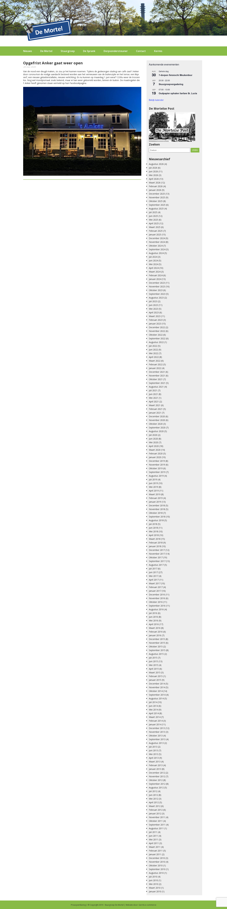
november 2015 (157, 642)
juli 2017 (153, 568)
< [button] (4, 17)
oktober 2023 (156, 290)
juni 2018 (153, 527)
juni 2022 (153, 349)
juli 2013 (153, 746)
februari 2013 (156, 765)
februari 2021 (156, 408)
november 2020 (157, 420)
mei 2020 (153, 442)
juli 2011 (153, 832)
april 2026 (154, 178)
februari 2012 (156, 809)
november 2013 (157, 731)
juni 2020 (153, 438)
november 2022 (157, 331)
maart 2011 (154, 846)
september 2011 (157, 824)
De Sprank (89, 51)
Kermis (158, 51)
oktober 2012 (156, 780)
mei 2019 (153, 486)
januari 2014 (155, 724)
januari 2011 (155, 854)
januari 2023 (155, 323)
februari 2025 (156, 230)
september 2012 (157, 783)
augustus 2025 (156, 208)
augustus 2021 (156, 386)
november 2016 (157, 598)
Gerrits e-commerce (147, 905)
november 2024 (157, 241)
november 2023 (157, 286)
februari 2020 (156, 453)
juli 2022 (153, 345)
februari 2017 (156, 587)
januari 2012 (155, 813)
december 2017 (157, 550)
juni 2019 (153, 483)
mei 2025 (153, 219)
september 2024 (157, 249)
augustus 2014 (156, 698)
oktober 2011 (156, 820)
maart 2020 (154, 449)
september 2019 (157, 472)
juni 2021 (153, 394)
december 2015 (157, 639)
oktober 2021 (156, 379)
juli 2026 (153, 167)
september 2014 (157, 694)
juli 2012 (153, 791)
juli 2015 (153, 657)
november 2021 (157, 375)
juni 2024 (153, 260)
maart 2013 (154, 761)
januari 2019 (155, 501)
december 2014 (157, 683)
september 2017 (157, 561)
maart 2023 (154, 316)
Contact (141, 51)
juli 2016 (153, 613)
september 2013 (157, 739)
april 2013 (154, 757)
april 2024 (154, 267)
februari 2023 (156, 319)
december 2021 (157, 371)
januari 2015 (155, 679)
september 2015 (157, 650)
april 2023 (154, 312)
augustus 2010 (156, 872)
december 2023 (157, 282)
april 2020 (154, 446)
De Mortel (46, 51)
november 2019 (157, 464)
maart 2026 (154, 182)
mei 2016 (153, 620)
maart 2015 (154, 672)
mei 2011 (153, 839)
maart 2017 (154, 583)
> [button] (223, 17)
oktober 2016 (156, 601)
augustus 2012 (156, 787)
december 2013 (157, 728)
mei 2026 (153, 175)
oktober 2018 (156, 512)
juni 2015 (153, 661)
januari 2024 (155, 279)
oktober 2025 (156, 201)
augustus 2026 (156, 164)
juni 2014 (153, 705)
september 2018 (157, 516)
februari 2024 (156, 275)
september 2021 (157, 383)
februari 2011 (156, 850)
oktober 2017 (156, 557)
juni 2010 (153, 880)
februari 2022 (156, 364)
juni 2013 (153, 750)
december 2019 (157, 460)
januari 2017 (155, 590)
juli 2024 (153, 256)
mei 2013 (153, 754)
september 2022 (157, 338)
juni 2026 (153, 171)
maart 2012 (154, 806)
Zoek (195, 150)
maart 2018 (154, 538)
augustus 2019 (156, 475)
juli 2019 (153, 479)
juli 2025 (153, 212)
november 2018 (157, 509)
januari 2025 (155, 234)
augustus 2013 (156, 743)
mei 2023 (153, 308)
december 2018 (157, 505)
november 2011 (157, 817)
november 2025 (157, 197)
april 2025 (154, 223)
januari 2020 (155, 457)
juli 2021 (153, 390)
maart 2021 (154, 405)
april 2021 (154, 401)
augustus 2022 (156, 342)
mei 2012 (153, 798)
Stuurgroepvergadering (171, 84)
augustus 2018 (156, 520)
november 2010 (157, 861)
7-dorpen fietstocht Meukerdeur (175, 75)
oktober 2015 (156, 646)
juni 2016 (153, 616)
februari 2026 (156, 186)
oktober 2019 (156, 468)
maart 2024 (154, 271)
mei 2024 (153, 264)
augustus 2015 (156, 653)
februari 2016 (156, 631)
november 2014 (157, 687)
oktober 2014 (156, 691)
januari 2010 (155, 891)
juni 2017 (153, 572)
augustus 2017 (156, 564)
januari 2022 (155, 368)
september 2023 (157, 293)
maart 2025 (154, 227)
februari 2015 (156, 676)
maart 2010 (154, 887)
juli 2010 (153, 876)
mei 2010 (153, 884)
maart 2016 (154, 627)
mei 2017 (153, 576)
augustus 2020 (156, 431)
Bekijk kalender (156, 99)
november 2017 (157, 553)
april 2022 (154, 357)
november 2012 (157, 776)
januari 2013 (155, 769)
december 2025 (157, 193)
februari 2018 (156, 542)
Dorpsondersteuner (116, 51)
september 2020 (157, 427)
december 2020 (157, 416)
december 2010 (157, 858)
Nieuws (27, 51)
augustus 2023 (156, 297)
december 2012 (157, 772)
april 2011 (154, 843)
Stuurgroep (68, 51)
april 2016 (154, 624)
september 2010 (157, 869)
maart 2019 (154, 494)
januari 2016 (155, 635)
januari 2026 (155, 190)
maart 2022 (154, 360)
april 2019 (154, 490)
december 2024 (157, 238)
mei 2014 (153, 709)
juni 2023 (153, 305)
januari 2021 (155, 412)
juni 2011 (153, 835)
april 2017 (154, 579)
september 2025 (157, 204)
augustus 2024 (156, 253)
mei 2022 (153, 353)
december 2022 (157, 327)
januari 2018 (155, 546)
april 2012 (154, 802)
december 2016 (157, 594)
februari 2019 (156, 498)
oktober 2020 (156, 423)
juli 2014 (153, 702)
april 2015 (154, 668)
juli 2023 (153, 301)
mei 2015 (153, 665)
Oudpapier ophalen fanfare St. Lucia (178, 93)
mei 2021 (153, 397)
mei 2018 (153, 531)
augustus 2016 (156, 609)
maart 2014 (154, 717)
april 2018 (154, 535)
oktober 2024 (156, 245)
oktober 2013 (156, 735)
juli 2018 (153, 524)
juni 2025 (153, 215)
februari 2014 (156, 720)
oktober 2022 (156, 334)
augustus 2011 (156, 828)
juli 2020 (153, 434)
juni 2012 (153, 794)
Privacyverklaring (78, 905)
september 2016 (157, 605)
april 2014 (154, 713)
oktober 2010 (156, 865)
